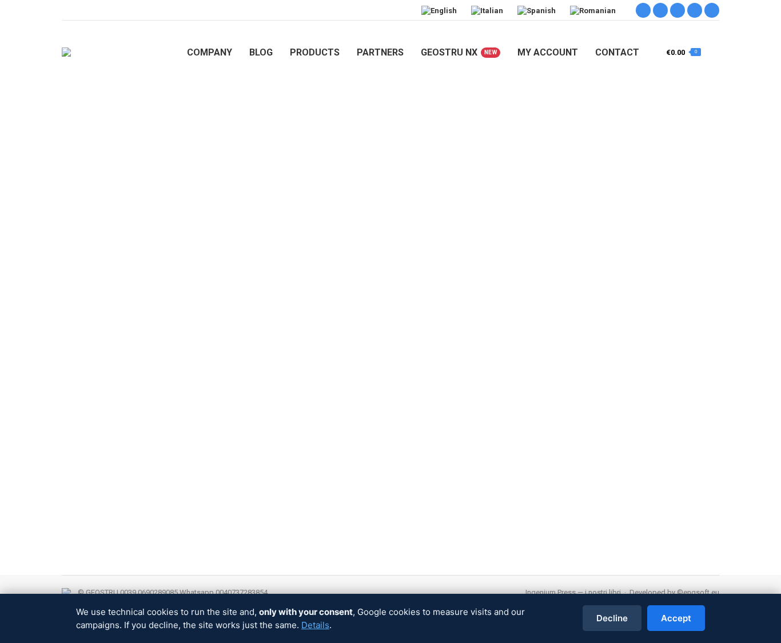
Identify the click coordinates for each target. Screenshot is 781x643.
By (634, 451)
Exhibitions (251, 451)
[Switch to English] (440, 10)
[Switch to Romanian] (594, 10)
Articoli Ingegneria (106, 451)
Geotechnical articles (392, 451)
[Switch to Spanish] (538, 10)
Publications (473, 451)
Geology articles (327, 451)
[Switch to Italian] (488, 10)
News (440, 451)
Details (315, 625)
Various (562, 451)
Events (218, 451)
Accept (676, 618)
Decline (612, 618)
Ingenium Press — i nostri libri (573, 592)
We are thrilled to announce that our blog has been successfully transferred (274, 431)
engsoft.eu (701, 592)
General (284, 451)
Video (587, 451)
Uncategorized (521, 451)
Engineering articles (172, 451)
